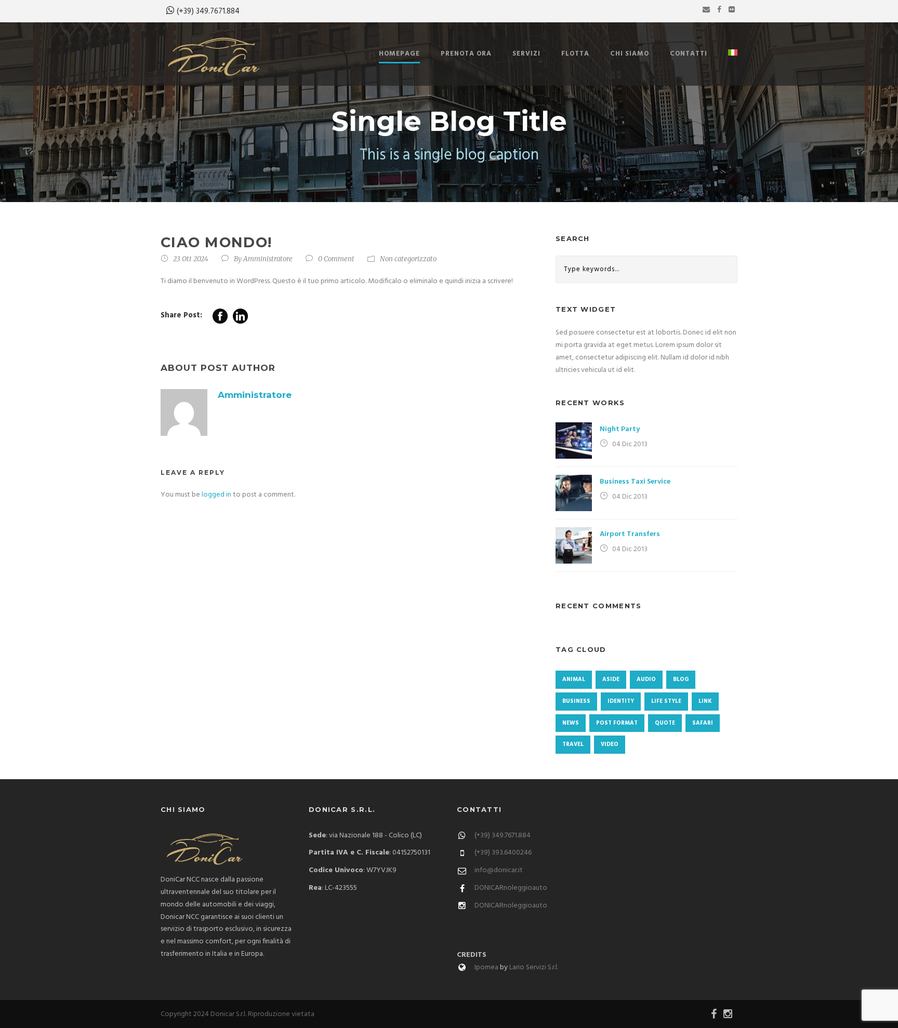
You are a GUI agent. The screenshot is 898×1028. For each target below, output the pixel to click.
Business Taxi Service (635, 482)
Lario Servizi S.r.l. (533, 967)
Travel (573, 744)
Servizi (526, 53)
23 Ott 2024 (190, 259)
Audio (646, 679)
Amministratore (268, 259)
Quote (665, 723)
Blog (681, 679)
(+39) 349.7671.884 (208, 11)
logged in (216, 495)
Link (705, 701)
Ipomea (486, 967)
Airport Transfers (630, 534)
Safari (702, 723)
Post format (617, 723)
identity (621, 701)
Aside (610, 679)
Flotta (575, 53)
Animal (573, 679)
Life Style (666, 701)
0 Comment (336, 259)
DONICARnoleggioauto (510, 888)
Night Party (620, 429)
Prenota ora (466, 53)
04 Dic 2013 (630, 444)
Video (609, 744)
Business (576, 701)
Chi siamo (629, 53)
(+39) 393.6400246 (503, 853)
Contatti (688, 53)
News (570, 723)
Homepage (399, 53)
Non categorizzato (408, 259)
